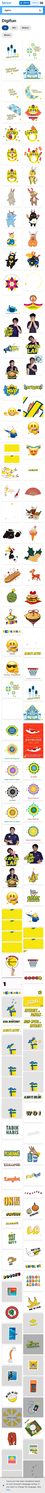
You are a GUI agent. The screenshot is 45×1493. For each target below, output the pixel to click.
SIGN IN (35, 3)
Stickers (25, 28)
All (5, 28)
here (8, 1490)
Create (26, 3)
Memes (7, 35)
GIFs (14, 28)
